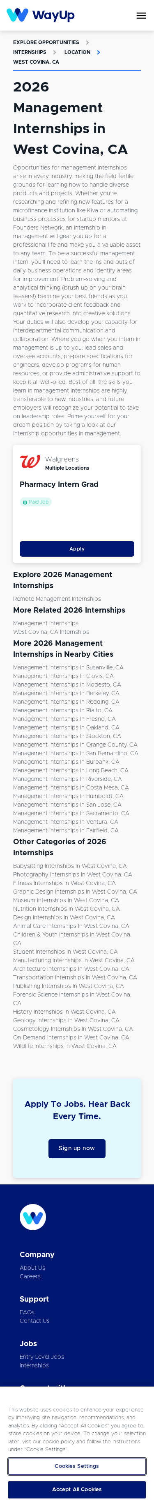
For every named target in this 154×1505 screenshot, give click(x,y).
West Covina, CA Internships (51, 632)
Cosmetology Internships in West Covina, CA (73, 1029)
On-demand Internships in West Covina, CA (71, 1038)
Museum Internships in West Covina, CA (66, 900)
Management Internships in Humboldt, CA (68, 796)
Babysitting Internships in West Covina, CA (70, 866)
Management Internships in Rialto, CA (63, 710)
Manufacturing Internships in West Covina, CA (74, 960)
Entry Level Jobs (42, 1357)
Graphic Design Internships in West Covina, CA (75, 892)
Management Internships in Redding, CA (66, 702)
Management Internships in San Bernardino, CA (75, 753)
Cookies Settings (77, 1466)
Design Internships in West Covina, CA (64, 918)
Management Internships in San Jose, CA (67, 805)
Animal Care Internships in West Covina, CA (71, 926)
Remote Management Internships (57, 599)
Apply (77, 548)
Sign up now (77, 1148)
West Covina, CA (36, 62)
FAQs (27, 1312)
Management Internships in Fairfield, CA (66, 831)
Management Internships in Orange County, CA (75, 745)
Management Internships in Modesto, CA (67, 685)
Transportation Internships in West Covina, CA (75, 978)
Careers (30, 1277)
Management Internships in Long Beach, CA (71, 771)
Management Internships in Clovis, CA (63, 676)
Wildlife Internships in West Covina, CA (65, 1046)
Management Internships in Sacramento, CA (71, 813)
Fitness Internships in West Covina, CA (64, 883)
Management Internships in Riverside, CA (67, 779)
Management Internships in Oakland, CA (66, 728)
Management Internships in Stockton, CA (67, 736)
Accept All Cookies (77, 1489)
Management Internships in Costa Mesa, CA (71, 788)
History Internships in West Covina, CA (64, 1012)
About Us (32, 1268)
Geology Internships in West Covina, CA (66, 1020)
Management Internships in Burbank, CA (66, 762)
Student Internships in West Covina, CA (65, 952)
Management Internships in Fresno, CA (64, 719)
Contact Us (35, 1321)
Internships (29, 52)
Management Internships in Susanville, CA (68, 668)
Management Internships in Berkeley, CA (66, 693)
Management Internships (45, 624)
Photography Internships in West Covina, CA (72, 875)
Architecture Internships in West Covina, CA (71, 969)
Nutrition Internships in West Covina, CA (66, 909)
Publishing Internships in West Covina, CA (68, 986)
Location (77, 52)
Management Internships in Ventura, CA (65, 822)
